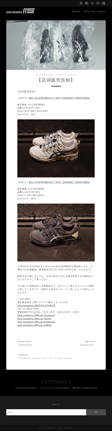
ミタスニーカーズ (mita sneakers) (56, 358)
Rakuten (102, 11)
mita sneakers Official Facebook (36, 315)
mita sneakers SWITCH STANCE (36, 305)
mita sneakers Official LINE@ (34, 325)
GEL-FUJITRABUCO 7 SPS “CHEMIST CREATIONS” (59, 98)
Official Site (89, 11)
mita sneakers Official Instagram (36, 322)
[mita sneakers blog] (20, 12)
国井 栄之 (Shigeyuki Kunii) (85, 388)
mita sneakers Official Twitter (34, 318)
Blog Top (76, 11)
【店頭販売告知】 (25, 345)
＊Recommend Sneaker (65, 75)
